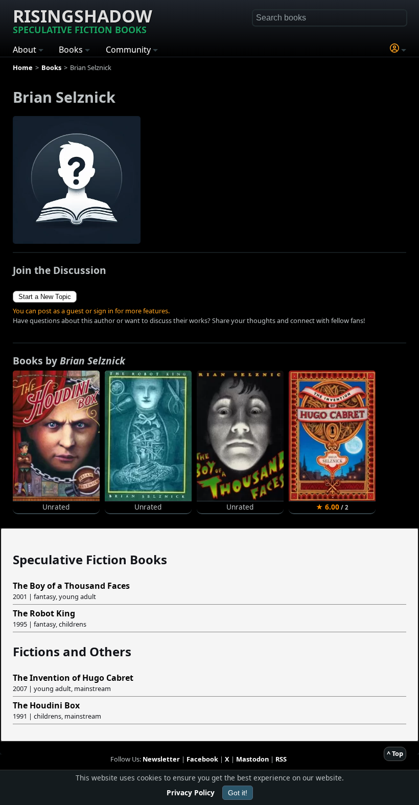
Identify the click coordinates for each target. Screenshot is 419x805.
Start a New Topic (44, 297)
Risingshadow (82, 20)
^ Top (395, 753)
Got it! (237, 793)
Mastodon (252, 759)
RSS (281, 759)
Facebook (202, 759)
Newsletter (161, 759)
